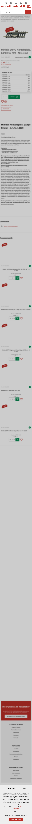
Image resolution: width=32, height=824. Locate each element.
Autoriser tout (16, 819)
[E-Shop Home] (13, 7)
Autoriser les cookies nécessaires (16, 815)
